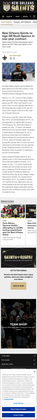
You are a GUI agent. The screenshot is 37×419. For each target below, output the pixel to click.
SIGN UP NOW (18, 286)
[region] (18, 394)
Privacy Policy (8, 399)
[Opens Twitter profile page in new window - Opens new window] (14, 58)
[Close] (34, 371)
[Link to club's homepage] (3, 15)
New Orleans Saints (15, 55)
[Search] (30, 16)
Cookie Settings (18, 403)
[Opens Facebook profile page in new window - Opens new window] (11, 58)
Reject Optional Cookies (18, 409)
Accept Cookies (19, 415)
